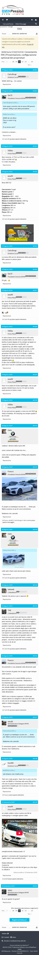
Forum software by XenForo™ (19, 945)
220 (32, 61)
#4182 (35, 91)
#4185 (35, 246)
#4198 (35, 758)
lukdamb (11, 589)
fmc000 (10, 763)
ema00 (10, 176)
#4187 (35, 290)
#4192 (35, 467)
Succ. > (29, 64)
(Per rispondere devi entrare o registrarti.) (24, 908)
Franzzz (11, 471)
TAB (9, 610)
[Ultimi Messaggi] (7, 19)
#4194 (35, 585)
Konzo (6, 520)
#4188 (35, 326)
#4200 (35, 886)
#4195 (35, 606)
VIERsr (10, 151)
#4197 (35, 717)
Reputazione (7, 84)
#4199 (35, 802)
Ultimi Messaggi (20, 24)
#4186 (35, 269)
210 (19, 61)
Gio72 (10, 95)
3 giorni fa (5, 865)
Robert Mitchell (7, 863)
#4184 (35, 171)
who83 (11, 520)
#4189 (35, 374)
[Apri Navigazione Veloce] (36, 33)
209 (16, 61)
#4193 (35, 529)
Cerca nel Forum (8, 24)
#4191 (35, 425)
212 (26, 61)
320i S (10, 890)
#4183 (35, 146)
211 (22, 61)
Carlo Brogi (12, 74)
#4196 (35, 656)
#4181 (35, 70)
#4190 (35, 400)
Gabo (10, 430)
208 (13, 61)
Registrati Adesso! (19, 920)
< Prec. (3, 61)
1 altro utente (27, 520)
